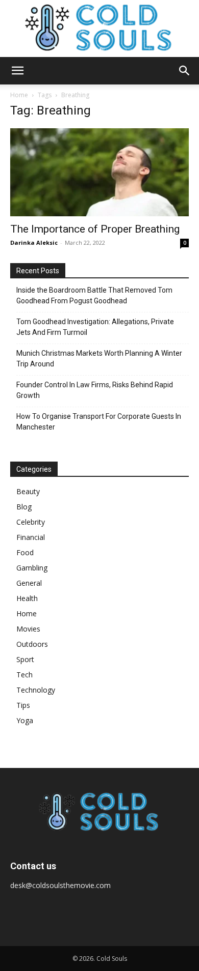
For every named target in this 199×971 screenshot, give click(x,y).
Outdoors (32, 644)
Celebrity (30, 522)
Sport (25, 659)
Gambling (31, 568)
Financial (30, 537)
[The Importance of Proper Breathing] (99, 172)
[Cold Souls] (99, 28)
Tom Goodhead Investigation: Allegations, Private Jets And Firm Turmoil (95, 327)
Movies (28, 629)
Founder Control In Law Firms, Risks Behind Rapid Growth (94, 390)
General (29, 583)
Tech (24, 674)
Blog (24, 506)
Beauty (28, 491)
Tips (23, 705)
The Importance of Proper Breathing (95, 229)
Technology (35, 690)
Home (19, 95)
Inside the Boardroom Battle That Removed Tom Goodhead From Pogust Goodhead (94, 295)
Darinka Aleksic (34, 242)
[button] (17, 70)
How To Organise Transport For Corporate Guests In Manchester (98, 421)
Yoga (24, 720)
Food (25, 552)
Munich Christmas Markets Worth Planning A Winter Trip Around (99, 358)
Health (27, 598)
